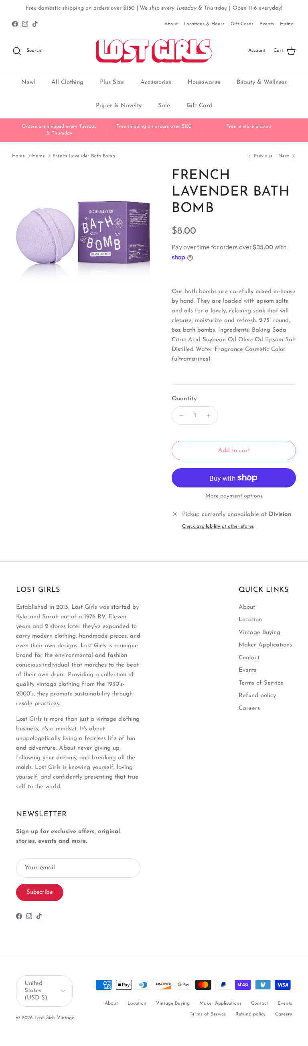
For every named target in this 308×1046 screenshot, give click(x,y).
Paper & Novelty (119, 106)
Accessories (155, 83)
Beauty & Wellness (262, 83)
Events (266, 24)
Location (250, 620)
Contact (249, 658)
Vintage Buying (259, 633)
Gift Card (199, 106)
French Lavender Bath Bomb (84, 156)
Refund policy (257, 696)
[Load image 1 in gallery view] (83, 239)
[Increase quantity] (211, 415)
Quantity (184, 399)
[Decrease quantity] (179, 415)
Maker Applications (265, 645)
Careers (249, 708)
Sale (164, 106)
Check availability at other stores (218, 526)
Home (18, 156)
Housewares (204, 83)
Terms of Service (261, 683)
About (171, 24)
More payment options (234, 496)
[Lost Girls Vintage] (154, 51)
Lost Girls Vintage (54, 1017)
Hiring (287, 24)
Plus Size (112, 83)
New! (28, 83)
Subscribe (39, 892)
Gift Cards (242, 24)
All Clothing (67, 83)
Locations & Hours (204, 24)
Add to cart (234, 451)
